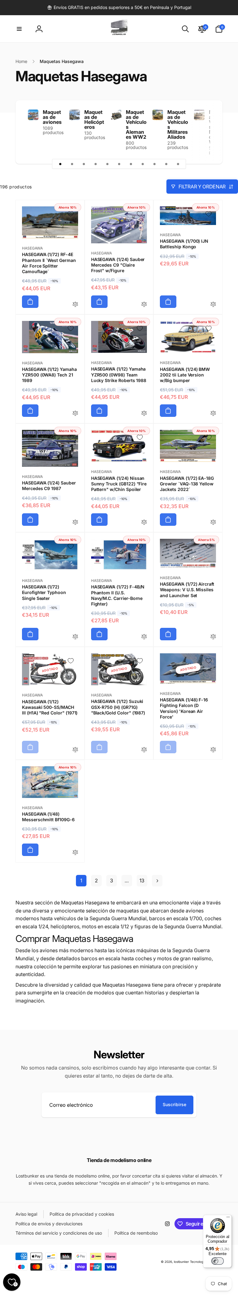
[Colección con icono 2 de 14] (72, 164)
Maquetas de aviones (52, 117)
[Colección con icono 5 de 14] (107, 164)
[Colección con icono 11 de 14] (178, 164)
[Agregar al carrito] (30, 301)
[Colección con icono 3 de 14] (83, 164)
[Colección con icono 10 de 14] (166, 164)
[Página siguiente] (157, 880)
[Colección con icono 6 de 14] (119, 164)
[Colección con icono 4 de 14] (95, 164)
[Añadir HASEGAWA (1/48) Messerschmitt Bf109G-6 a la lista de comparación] (75, 852)
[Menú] (228, 1218)
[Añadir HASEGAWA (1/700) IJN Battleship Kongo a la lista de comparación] (213, 304)
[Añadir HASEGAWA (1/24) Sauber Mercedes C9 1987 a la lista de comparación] (75, 522)
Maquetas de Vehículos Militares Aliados (177, 124)
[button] (19, 29)
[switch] (217, 1261)
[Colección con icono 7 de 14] (130, 164)
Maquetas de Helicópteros (94, 119)
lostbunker (181, 1261)
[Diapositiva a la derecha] (207, 132)
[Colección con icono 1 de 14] (60, 164)
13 (141, 880)
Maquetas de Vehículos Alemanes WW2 (136, 124)
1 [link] (81, 880)
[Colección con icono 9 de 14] (154, 164)
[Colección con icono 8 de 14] (142, 164)
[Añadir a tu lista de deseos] (70, 213)
